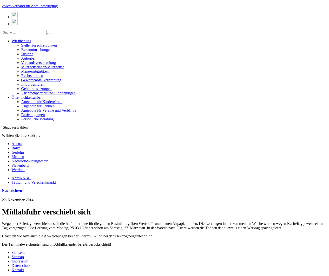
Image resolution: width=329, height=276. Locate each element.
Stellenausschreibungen (39, 45)
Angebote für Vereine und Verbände (48, 110)
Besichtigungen (33, 115)
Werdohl (18, 170)
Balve (16, 148)
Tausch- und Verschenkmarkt (34, 182)
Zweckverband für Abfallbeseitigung (30, 6)
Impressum (20, 261)
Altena (17, 144)
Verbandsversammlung (38, 63)
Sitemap (18, 257)
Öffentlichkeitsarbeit (27, 97)
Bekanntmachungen (36, 50)
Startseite (18, 252)
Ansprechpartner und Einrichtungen (48, 93)
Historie (27, 54)
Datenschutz (21, 265)
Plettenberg (20, 165)
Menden (18, 157)
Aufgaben (28, 58)
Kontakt (18, 270)
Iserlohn (18, 152)
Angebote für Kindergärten (41, 102)
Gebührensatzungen (36, 89)
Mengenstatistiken (35, 71)
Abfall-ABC (21, 178)
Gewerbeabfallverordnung (41, 80)
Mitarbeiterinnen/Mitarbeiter (42, 67)
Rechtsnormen (32, 76)
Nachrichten (12, 190)
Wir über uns (21, 41)
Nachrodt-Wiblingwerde (30, 161)
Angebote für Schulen (38, 106)
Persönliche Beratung (37, 119)
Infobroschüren (32, 84)
